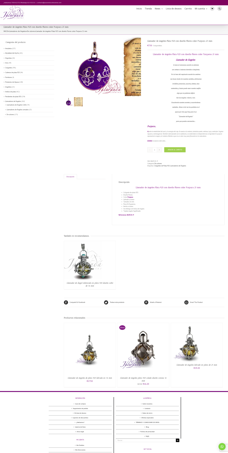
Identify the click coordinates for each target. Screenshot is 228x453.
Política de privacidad (147, 431)
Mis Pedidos (80, 445)
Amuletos (8, 48)
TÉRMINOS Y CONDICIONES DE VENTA (147, 422)
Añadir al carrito (175, 150)
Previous (65, 67)
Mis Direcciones (80, 450)
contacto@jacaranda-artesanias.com (49, 2)
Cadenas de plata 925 (12, 72)
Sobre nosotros (147, 404)
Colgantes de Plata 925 (162, 166)
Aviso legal (80, 431)
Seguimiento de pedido (80, 408)
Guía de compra (80, 404)
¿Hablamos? (80, 422)
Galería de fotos (80, 427)
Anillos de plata (10, 92)
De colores (31, 31)
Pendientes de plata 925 (13, 97)
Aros (6, 63)
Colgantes (8, 68)
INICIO (6, 31)
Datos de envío (147, 413)
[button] (222, 446)
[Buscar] (219, 8)
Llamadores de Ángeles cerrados (18, 110)
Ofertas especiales (147, 418)
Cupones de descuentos (80, 418)
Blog (147, 427)
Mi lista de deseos (80, 413)
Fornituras (8, 77)
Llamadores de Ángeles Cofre (16, 105)
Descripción (70, 177)
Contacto (147, 408)
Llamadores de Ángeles (17, 31)
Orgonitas (8, 58)
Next (139, 67)
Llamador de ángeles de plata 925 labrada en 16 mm (90, 378)
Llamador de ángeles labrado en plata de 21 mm (196, 365)
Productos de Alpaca (12, 82)
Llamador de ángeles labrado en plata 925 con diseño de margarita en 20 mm (167, 211)
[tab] (70, 176)
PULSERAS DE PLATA (12, 53)
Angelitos (8, 87)
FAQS (147, 436)
